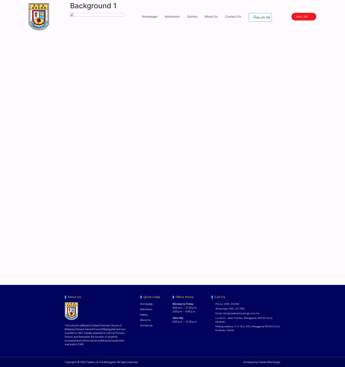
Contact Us (233, 16)
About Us (211, 16)
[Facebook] (213, 338)
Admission (172, 16)
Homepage (150, 16)
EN (266, 17)
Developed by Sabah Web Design (261, 362)
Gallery (192, 16)
